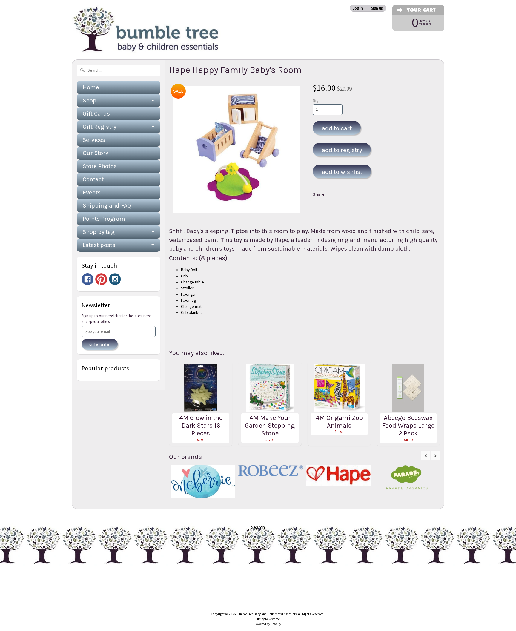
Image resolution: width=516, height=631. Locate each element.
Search (258, 527)
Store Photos (100, 166)
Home (91, 87)
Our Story (95, 153)
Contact (93, 179)
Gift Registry (99, 126)
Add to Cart (337, 128)
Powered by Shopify (267, 624)
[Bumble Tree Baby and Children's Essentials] (146, 46)
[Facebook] (87, 279)
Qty (315, 100)
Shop (89, 100)
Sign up (377, 8)
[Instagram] (115, 279)
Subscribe (99, 344)
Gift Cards (96, 113)
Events (92, 192)
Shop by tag (99, 231)
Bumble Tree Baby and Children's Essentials (266, 614)
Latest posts (99, 245)
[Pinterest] (101, 279)
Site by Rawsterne (267, 619)
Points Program (104, 218)
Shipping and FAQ (107, 205)
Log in (358, 8)
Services (94, 139)
